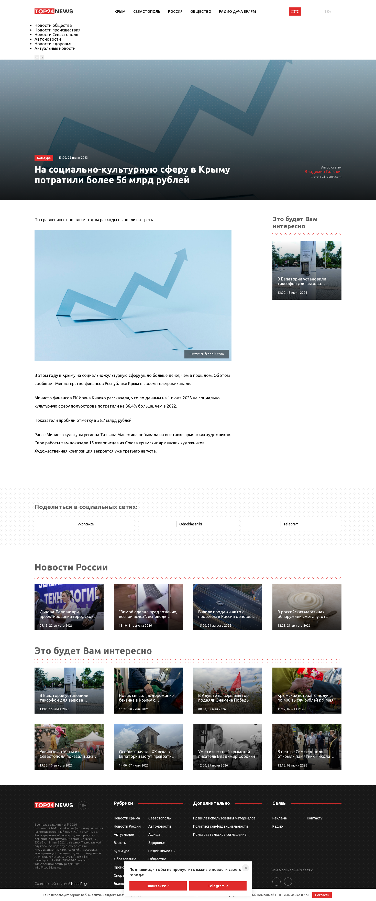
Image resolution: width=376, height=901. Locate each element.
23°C (295, 11)
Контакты (315, 818)
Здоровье (156, 843)
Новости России (127, 826)
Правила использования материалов (224, 818)
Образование (125, 859)
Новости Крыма (127, 818)
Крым (120, 11)
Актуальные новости (55, 48)
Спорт (119, 875)
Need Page (79, 884)
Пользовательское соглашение (220, 834)
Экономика (123, 884)
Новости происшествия (58, 30)
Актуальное (124, 834)
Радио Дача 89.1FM (237, 11)
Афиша (154, 834)
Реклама (279, 818)
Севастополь (146, 11)
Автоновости (48, 39)
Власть (120, 843)
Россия (175, 11)
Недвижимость (161, 851)
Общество (200, 11)
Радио (277, 826)
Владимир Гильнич (323, 171)
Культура (121, 851)
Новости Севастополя (56, 34)
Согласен (322, 895)
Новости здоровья (53, 43)
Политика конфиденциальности (220, 826)
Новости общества (53, 25)
